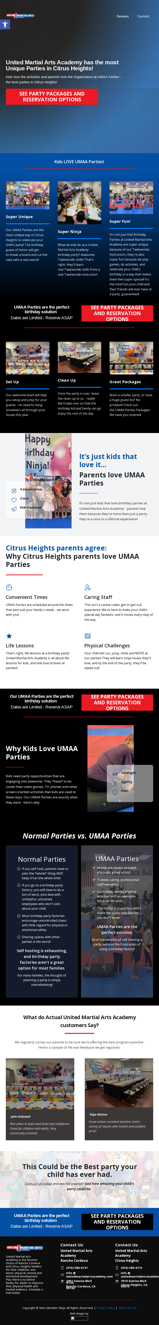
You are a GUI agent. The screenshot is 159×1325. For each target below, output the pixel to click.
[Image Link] (20, 16)
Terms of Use (127, 1308)
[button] (5, 24)
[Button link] (8, 87)
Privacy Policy (106, 1308)
